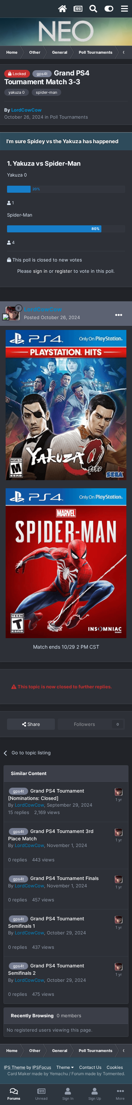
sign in (40, 271)
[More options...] (118, 315)
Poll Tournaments (69, 117)
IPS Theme (14, 1067)
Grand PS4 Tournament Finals (64, 878)
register (63, 271)
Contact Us (90, 1067)
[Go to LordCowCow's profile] (13, 313)
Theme (63, 1067)
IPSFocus (41, 1067)
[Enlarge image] (66, 405)
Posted (52, 317)
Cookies (115, 1067)
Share (33, 724)
